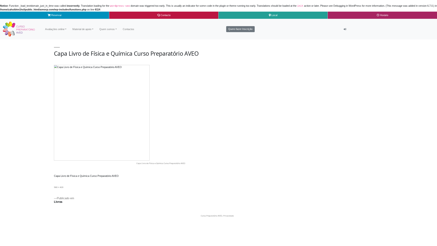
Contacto (165, 15)
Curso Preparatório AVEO (211, 216)
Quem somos (107, 29)
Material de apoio (81, 29)
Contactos (128, 29)
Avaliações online (55, 29)
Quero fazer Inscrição (240, 29)
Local (274, 15)
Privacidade (228, 216)
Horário (383, 15)
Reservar (56, 15)
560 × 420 (58, 187)
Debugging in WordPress (347, 5)
